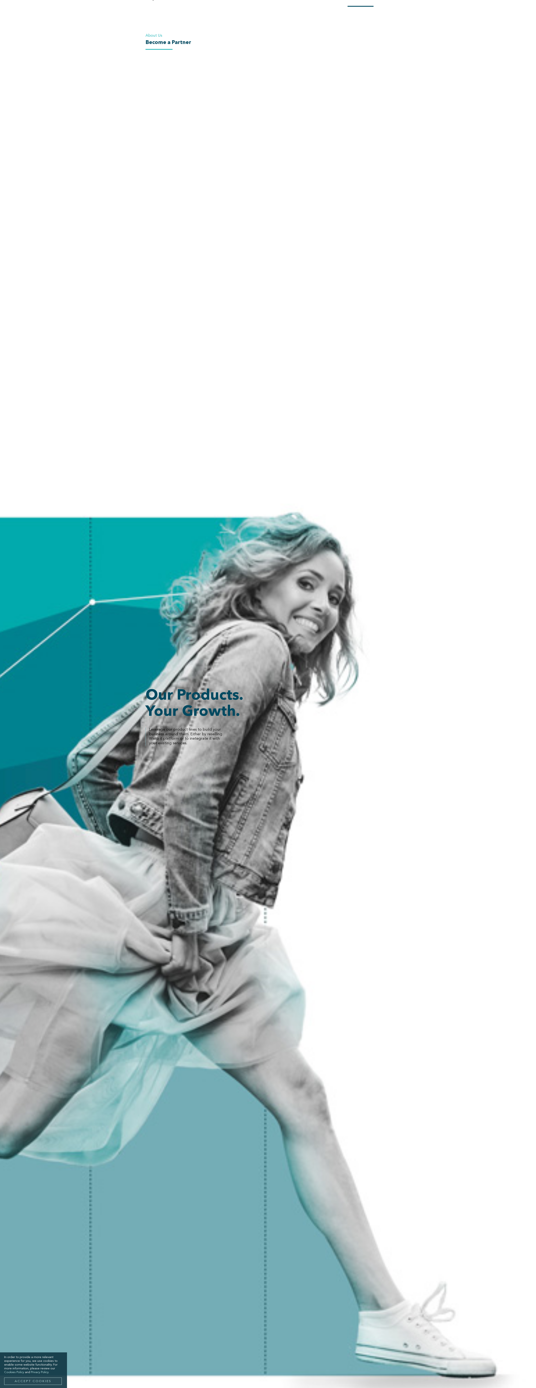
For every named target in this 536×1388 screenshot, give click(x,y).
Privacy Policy (39, 1372)
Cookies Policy (14, 1372)
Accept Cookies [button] (33, 1381)
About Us (154, 35)
